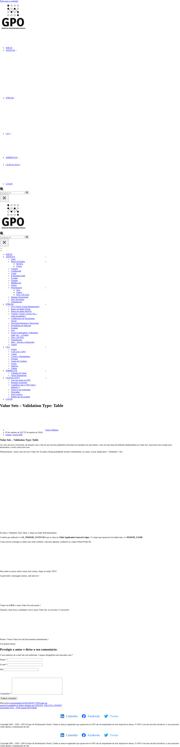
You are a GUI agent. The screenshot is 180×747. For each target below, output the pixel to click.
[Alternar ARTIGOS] (45, 257)
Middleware (16, 283)
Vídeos (14, 368)
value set (43, 703)
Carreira (14, 269)
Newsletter (15, 392)
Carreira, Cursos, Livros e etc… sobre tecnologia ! (24, 315)
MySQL (19, 264)
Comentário (5, 694)
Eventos (14, 278)
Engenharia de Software (21, 325)
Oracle (19, 266)
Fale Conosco (17, 394)
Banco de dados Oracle (20, 309)
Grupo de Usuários (19, 361)
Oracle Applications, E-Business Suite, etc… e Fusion (24, 334)
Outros (14, 285)
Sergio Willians (51, 430)
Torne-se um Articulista (20, 390)
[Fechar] (4, 198)
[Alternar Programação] (45, 288)
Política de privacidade (20, 397)
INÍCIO (9, 48)
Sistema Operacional (19, 297)
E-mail (3, 664)
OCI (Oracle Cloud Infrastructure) (25, 306)
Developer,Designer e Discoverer (25, 323)
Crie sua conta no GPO (20, 380)
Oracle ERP (18, 435)
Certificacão (16, 271)
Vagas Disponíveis (18, 375)
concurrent (13, 703)
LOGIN (9, 184)
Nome (3, 660)
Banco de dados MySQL (21, 311)
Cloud (13, 273)
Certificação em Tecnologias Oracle (23, 319)
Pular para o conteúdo (9, 1)
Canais (14, 354)
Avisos (14, 349)
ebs (19, 703)
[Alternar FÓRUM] (45, 304)
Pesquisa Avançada (19, 382)
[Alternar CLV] (45, 347)
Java (18, 290)
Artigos (8, 435)
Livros (13, 363)
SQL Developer (17, 299)
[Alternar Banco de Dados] (45, 262)
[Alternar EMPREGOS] (45, 371)
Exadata (14, 280)
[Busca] (1, 190)
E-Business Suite (18, 276)
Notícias (14, 366)
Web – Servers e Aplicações (22, 342)
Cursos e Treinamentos (20, 356)
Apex (13, 259)
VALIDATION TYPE (30, 703)
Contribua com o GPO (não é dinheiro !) (23, 386)
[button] (16, 50)
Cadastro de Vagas (18, 373)
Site (1, 669)
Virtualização (16, 302)
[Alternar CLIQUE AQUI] (45, 378)
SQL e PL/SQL (22, 295)
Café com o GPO (18, 352)
